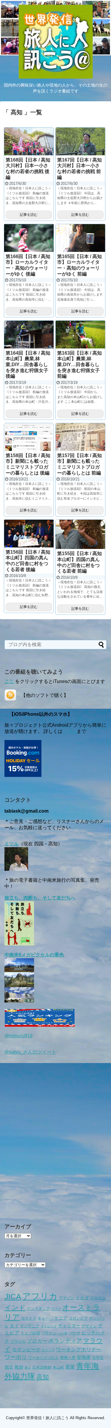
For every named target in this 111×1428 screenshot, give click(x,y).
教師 (19, 1367)
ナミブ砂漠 (30, 1333)
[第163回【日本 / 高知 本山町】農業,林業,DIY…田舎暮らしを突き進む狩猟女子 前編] (80, 334)
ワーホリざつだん (43, 1357)
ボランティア (65, 1341)
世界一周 (67, 1357)
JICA (12, 1296)
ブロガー (37, 1341)
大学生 (98, 1357)
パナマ (74, 1333)
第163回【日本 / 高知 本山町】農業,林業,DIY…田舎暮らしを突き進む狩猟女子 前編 (79, 365)
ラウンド (48, 1350)
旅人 (28, 1367)
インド (15, 1307)
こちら (69, 731)
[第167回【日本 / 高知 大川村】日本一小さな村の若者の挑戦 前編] (80, 141)
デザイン (89, 1326)
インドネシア (38, 1308)
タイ (14, 1325)
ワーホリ (15, 1357)
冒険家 (84, 1357)
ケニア (60, 1318)
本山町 (58, 1367)
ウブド (56, 1308)
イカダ (82, 1297)
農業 (70, 1367)
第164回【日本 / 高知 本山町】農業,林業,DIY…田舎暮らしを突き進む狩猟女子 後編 (28, 365)
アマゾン (66, 1298)
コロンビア (78, 1318)
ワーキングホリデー (78, 1349)
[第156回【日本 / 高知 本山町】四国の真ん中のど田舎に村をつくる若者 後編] (29, 533)
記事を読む (29, 215)
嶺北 (8, 1367)
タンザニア (29, 1326)
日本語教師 (42, 1367)
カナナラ (28, 1318)
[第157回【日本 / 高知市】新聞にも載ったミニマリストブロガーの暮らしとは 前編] (80, 437)
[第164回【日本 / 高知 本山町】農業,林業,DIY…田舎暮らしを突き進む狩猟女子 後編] (29, 334)
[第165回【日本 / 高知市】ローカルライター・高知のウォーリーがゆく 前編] (80, 238)
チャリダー (69, 1325)
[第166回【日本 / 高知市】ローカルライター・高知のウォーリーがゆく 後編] (29, 238)
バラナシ (49, 1333)
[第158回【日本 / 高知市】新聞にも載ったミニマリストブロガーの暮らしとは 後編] (29, 437)
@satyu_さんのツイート (30, 1051)
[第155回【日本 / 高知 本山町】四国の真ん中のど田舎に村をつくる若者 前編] (80, 534)
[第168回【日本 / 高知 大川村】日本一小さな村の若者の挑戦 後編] (29, 141)
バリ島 (62, 1333)
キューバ (45, 1318)
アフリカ (40, 1296)
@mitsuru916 (18, 1035)
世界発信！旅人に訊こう (47, 1418)
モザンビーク (26, 1349)
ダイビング (49, 1326)
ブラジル (18, 1341)
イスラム (97, 1298)
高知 (42, 1376)
